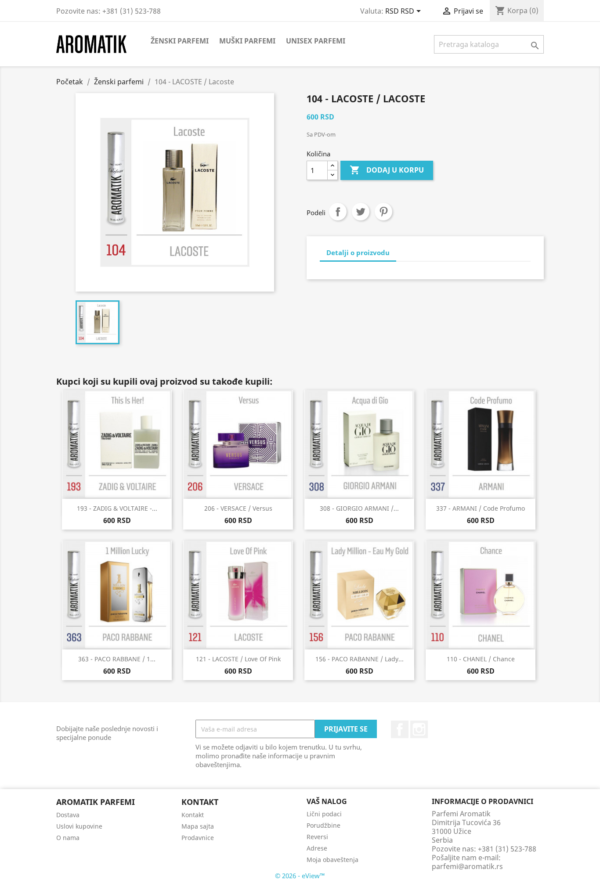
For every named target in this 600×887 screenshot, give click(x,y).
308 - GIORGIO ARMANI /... (359, 508)
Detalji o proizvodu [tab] (358, 252)
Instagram (419, 729)
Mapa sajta (197, 826)
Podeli (338, 211)
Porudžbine (323, 825)
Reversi (317, 837)
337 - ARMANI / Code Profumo (480, 508)
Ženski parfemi (180, 41)
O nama (68, 837)
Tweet (360, 211)
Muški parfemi (247, 41)
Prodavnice (197, 837)
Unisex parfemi (315, 41)
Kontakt (192, 815)
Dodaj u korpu (387, 170)
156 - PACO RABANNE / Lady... (359, 659)
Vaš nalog (327, 801)
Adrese (317, 848)
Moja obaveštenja (332, 859)
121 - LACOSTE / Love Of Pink (238, 659)
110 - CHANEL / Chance (481, 659)
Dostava (68, 815)
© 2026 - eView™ (300, 875)
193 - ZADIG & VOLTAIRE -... (117, 508)
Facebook (399, 729)
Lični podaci (324, 814)
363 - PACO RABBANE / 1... (116, 659)
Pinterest (383, 211)
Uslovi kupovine (79, 826)
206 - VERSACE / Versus (238, 508)
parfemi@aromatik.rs (467, 866)
